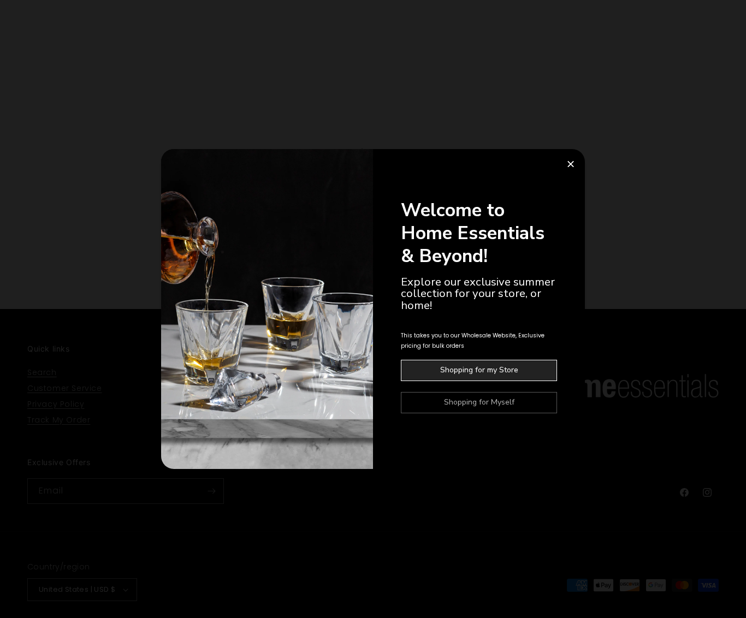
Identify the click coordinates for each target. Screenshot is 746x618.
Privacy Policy (55, 404)
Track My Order (58, 419)
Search (42, 372)
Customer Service (64, 388)
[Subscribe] (211, 491)
